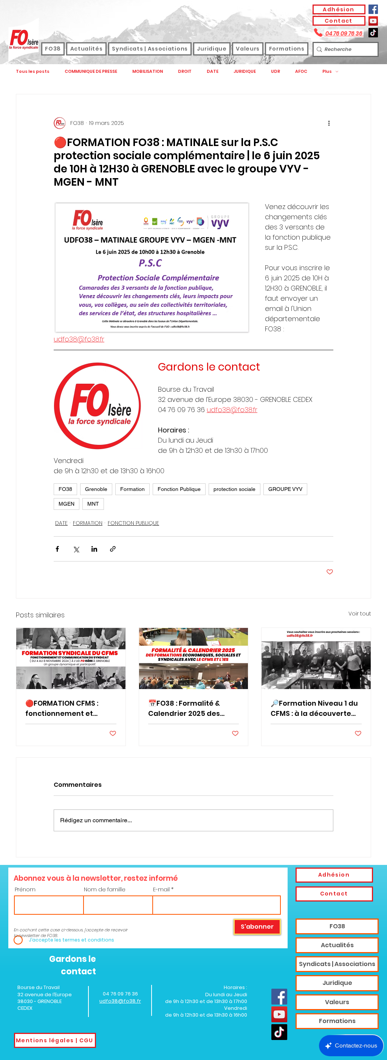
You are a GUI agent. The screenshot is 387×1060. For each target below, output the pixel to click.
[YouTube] (373, 21)
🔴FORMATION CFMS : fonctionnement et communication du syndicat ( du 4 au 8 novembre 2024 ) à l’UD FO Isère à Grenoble (65, 708)
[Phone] (318, 32)
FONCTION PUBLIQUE (133, 523)
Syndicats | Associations (337, 964)
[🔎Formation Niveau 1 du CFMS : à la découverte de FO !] (316, 658)
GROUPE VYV (285, 489)
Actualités (337, 945)
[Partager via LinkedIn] (94, 548)
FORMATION (87, 523)
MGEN (66, 504)
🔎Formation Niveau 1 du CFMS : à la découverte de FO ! (314, 708)
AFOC (301, 71)
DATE (212, 71)
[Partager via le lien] (112, 548)
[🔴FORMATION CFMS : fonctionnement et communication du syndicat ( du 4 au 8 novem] (70, 658)
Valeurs (337, 1002)
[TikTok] (373, 32)
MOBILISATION (147, 71)
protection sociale (234, 489)
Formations (337, 1021)
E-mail (161, 889)
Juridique (337, 982)
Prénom (25, 889)
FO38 (65, 489)
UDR (275, 71)
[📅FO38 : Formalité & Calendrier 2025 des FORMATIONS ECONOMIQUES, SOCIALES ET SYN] (193, 658)
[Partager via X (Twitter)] (75, 548)
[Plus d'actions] (328, 123)
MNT (93, 504)
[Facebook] (373, 9)
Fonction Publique (179, 489)
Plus (327, 71)
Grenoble (96, 489)
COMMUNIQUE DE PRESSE (91, 71)
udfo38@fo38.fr (120, 1001)
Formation (132, 489)
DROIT (185, 71)
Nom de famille (104, 889)
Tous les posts (33, 71)
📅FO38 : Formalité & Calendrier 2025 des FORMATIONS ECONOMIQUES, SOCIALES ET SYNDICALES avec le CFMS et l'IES (190, 708)
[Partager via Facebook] (57, 548)
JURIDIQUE (245, 71)
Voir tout (359, 613)
